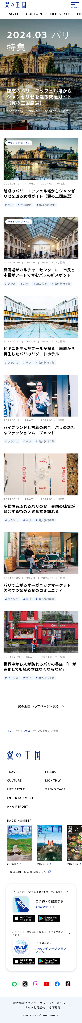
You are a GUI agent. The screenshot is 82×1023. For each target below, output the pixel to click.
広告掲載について (24, 1003)
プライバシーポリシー (54, 1003)
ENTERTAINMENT (20, 798)
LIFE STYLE (60, 13)
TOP (10, 730)
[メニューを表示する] (74, 5)
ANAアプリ (43, 907)
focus (50, 772)
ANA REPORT (17, 807)
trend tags (55, 789)
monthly (53, 780)
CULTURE (34, 13)
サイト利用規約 (35, 1007)
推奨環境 (54, 1007)
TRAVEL (12, 13)
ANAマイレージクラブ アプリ (51, 950)
